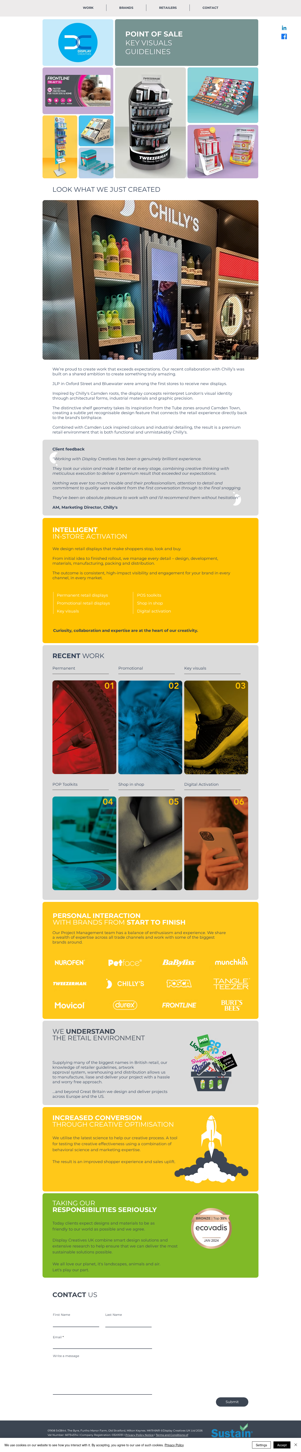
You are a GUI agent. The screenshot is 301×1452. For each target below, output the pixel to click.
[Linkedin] (284, 28)
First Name (61, 1314)
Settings (261, 1445)
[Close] (295, 1444)
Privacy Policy (174, 1445)
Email (57, 1337)
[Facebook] (284, 36)
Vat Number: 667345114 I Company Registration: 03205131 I (86, 1435)
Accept (282, 1445)
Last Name (113, 1314)
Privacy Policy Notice (139, 1435)
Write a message (66, 1355)
